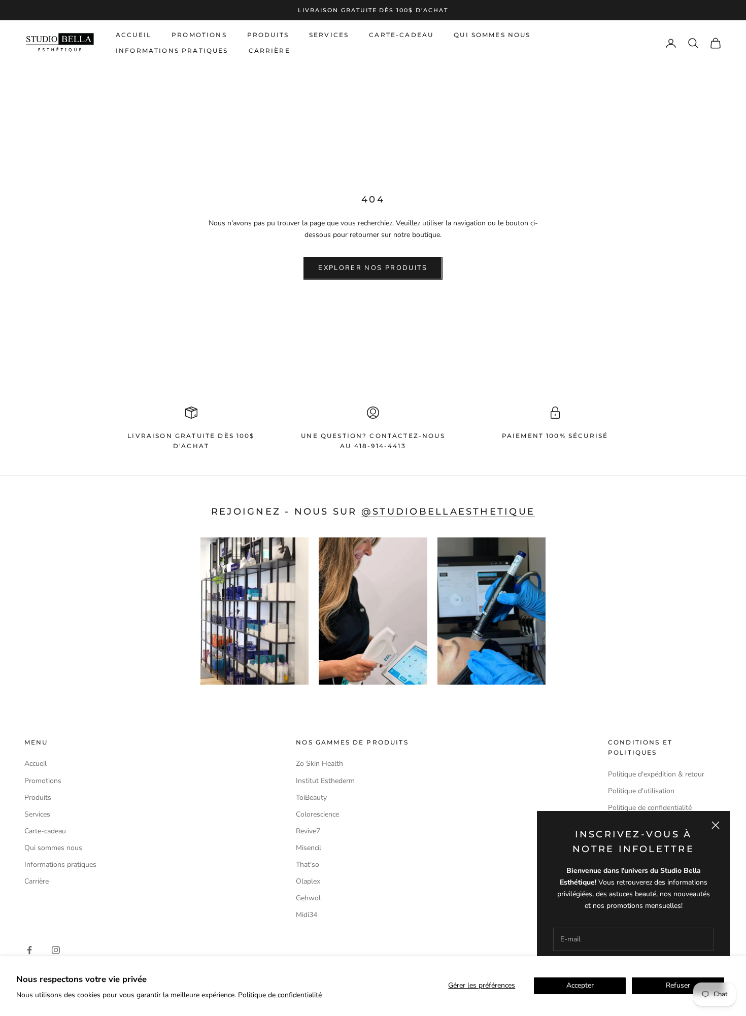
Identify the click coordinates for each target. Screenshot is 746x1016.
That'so (307, 864)
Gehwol (308, 898)
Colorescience (317, 814)
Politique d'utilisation (641, 791)
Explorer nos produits (372, 268)
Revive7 (308, 831)
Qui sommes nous (492, 35)
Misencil (308, 848)
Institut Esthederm (325, 781)
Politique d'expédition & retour (656, 774)
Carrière (269, 50)
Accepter (580, 985)
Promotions (199, 35)
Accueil (133, 35)
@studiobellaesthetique (448, 511)
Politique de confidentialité (280, 995)
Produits (268, 35)
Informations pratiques (172, 50)
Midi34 (306, 915)
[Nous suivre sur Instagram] (56, 950)
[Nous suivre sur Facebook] (29, 950)
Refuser (678, 985)
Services (329, 35)
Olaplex (308, 881)
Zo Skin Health (319, 763)
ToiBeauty (311, 797)
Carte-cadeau (401, 35)
